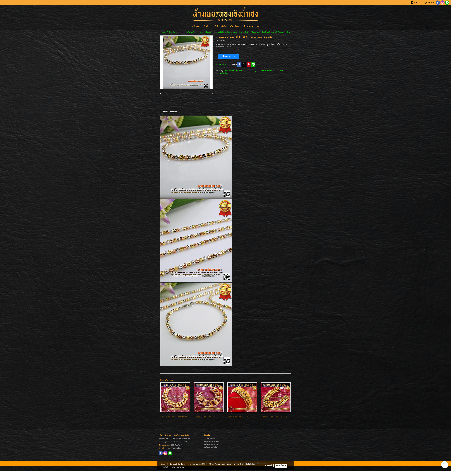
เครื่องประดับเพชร (211, 441)
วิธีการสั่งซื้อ (221, 26)
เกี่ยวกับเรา (235, 26)
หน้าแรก (196, 26)
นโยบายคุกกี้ (179, 467)
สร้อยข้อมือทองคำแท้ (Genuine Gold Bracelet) (274, 71)
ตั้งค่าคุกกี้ (268, 466)
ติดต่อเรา (248, 26)
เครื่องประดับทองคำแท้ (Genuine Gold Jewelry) (240, 71)
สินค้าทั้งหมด (209, 438)
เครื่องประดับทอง (211, 444)
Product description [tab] (171, 111)
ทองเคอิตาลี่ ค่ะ (223, 73)
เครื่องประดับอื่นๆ (211, 447)
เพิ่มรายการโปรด (223, 64)
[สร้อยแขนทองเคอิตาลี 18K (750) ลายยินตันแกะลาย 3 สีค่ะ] (186, 62)
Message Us (230, 56)
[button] (258, 26)
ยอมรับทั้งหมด (281, 466)
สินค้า (207, 26)
